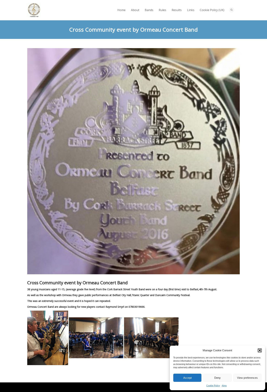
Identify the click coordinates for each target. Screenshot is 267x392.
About (135, 10)
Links (190, 10)
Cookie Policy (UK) (212, 10)
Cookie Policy (213, 385)
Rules (162, 10)
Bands (149, 10)
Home (121, 10)
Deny (217, 377)
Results (177, 10)
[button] (260, 350)
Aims (224, 385)
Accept (187, 377)
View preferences (247, 377)
